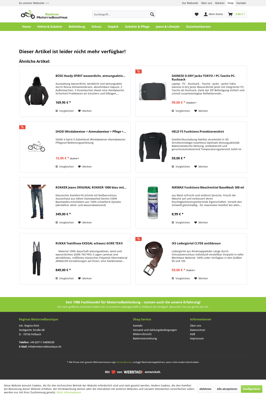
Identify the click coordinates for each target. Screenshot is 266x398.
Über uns (206, 3)
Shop (230, 3)
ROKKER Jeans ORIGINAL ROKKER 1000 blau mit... (91, 187)
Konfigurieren (251, 389)
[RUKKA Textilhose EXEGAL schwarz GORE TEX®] (36, 259)
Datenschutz (197, 330)
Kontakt (241, 3)
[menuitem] (124, 14)
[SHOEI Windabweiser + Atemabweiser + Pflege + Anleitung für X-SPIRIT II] (36, 147)
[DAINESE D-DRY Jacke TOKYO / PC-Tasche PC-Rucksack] (152, 91)
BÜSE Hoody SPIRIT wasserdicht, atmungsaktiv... (91, 76)
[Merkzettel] (196, 14)
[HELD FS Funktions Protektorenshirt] (152, 147)
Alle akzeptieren (227, 389)
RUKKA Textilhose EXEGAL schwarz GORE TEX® (89, 243)
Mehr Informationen (69, 392)
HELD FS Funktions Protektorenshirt (198, 132)
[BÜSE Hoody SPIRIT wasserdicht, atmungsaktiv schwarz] (36, 91)
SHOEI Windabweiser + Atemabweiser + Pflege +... (91, 132)
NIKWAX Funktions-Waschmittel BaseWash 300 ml (208, 187)
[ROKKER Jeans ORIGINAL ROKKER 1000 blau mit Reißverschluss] (36, 203)
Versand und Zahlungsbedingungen (155, 330)
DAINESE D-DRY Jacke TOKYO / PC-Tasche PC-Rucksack (203, 77)
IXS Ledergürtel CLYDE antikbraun (196, 243)
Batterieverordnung (145, 338)
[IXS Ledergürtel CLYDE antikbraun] (152, 259)
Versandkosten (124, 362)
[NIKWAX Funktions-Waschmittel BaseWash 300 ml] (152, 203)
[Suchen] (152, 14)
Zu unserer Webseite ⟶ (34, 3)
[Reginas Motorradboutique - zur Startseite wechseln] (44, 14)
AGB (192, 334)
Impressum (197, 338)
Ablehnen (205, 389)
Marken (220, 3)
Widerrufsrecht (142, 334)
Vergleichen (66, 111)
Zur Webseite (190, 3)
